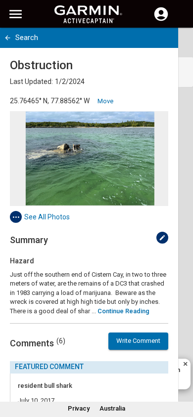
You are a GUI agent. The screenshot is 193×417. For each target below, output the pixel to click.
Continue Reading (123, 311)
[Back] (7, 38)
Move (105, 101)
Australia (112, 408)
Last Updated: (31, 81)
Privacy (79, 408)
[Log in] (161, 20)
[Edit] (162, 238)
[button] (180, 372)
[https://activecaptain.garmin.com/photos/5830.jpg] (89, 158)
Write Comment (138, 340)
